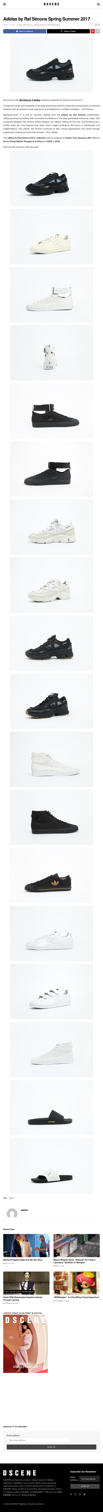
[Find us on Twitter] (75, 1494)
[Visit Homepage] (51, 4)
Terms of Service (28, 1494)
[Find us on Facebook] (70, 1494)
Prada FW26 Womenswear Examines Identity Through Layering (22, 1298)
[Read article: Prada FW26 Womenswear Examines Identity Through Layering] (26, 1283)
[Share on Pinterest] (93, 31)
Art (57, 1254)
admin (24, 1210)
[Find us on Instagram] (80, 1494)
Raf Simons (28, 24)
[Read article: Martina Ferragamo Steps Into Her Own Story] (26, 1245)
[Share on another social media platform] (97, 31)
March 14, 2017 (9, 24)
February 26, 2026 (11, 1303)
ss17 (12, 1198)
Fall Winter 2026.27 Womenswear (19, 1292)
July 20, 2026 (9, 1263)
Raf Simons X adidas (29, 100)
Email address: (13, 1435)
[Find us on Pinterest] (84, 1494)
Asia (20, 24)
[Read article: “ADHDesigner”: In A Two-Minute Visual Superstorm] (77, 1283)
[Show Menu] (4, 4)
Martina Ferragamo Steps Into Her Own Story (22, 1259)
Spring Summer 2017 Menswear (47, 24)
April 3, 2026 (59, 1266)
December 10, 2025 (62, 1301)
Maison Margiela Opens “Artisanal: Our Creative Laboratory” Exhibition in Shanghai (74, 1261)
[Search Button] (98, 4)
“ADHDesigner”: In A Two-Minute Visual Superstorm (76, 1297)
